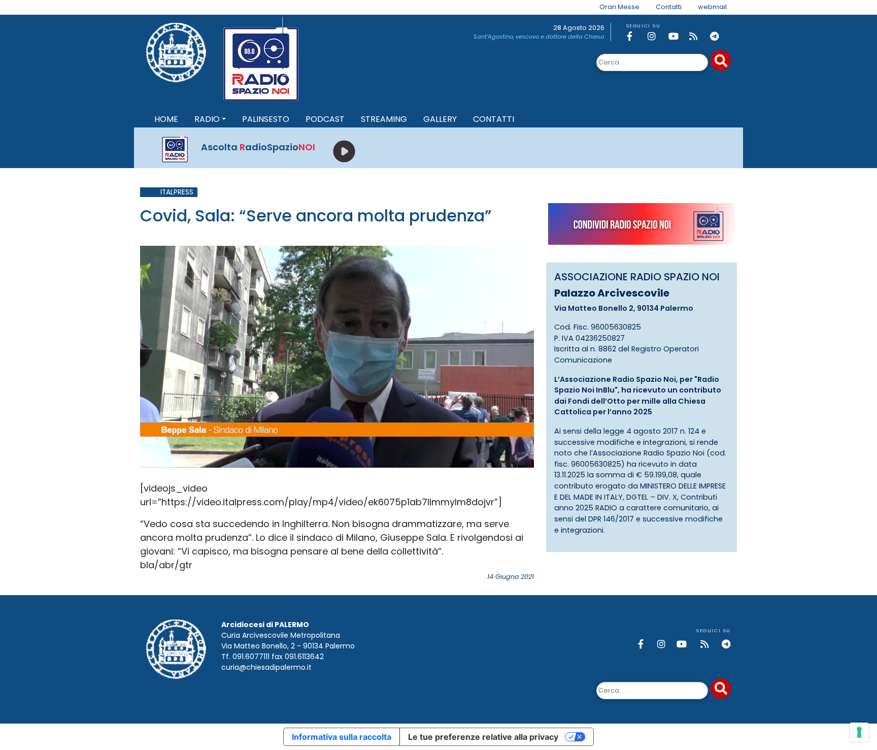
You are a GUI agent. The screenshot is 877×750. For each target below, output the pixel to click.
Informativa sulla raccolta (341, 737)
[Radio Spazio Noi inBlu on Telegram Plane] (719, 36)
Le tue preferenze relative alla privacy (483, 737)
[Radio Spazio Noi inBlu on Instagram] (656, 36)
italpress (176, 192)
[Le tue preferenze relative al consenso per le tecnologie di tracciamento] (859, 732)
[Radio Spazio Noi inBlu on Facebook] (635, 36)
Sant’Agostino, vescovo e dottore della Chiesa (539, 36)
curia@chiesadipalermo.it (266, 667)
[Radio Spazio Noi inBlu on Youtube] (677, 36)
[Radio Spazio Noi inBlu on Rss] (698, 36)
